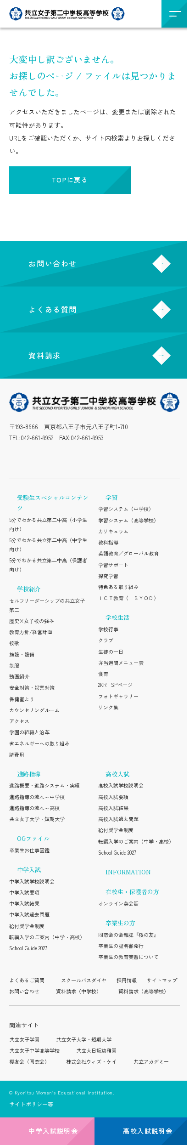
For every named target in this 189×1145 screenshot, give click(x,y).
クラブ (105, 640)
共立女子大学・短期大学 (37, 818)
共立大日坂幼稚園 (96, 1050)
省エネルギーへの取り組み (39, 743)
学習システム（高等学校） (128, 520)
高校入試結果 (113, 807)
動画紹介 (19, 676)
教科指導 (108, 542)
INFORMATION (128, 871)
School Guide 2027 (28, 948)
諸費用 (16, 754)
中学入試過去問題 (29, 914)
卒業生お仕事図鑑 (29, 850)
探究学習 (108, 575)
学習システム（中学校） (126, 508)
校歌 (14, 642)
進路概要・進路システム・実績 (44, 785)
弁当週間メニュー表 (121, 662)
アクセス (19, 721)
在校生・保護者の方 (132, 891)
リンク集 (108, 707)
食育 (103, 673)
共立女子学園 (24, 1039)
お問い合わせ (52, 263)
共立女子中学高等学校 (34, 1050)
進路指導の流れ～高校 (34, 807)
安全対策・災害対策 (32, 687)
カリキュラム (113, 531)
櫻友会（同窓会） (29, 1061)
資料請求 (44, 355)
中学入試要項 (24, 892)
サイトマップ (162, 980)
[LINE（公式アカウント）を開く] (34, 458)
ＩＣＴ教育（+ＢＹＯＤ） (128, 597)
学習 (111, 497)
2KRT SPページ (115, 684)
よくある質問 (52, 309)
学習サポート (113, 564)
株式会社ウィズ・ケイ (91, 1061)
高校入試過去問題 (118, 818)
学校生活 (117, 617)
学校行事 (108, 629)
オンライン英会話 (118, 903)
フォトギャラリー (118, 696)
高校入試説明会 (147, 1130)
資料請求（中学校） (78, 991)
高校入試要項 (113, 796)
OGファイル (33, 838)
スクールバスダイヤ (83, 980)
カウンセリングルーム (34, 710)
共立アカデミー (151, 1061)
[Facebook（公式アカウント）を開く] (94, 458)
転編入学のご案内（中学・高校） (47, 937)
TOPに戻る (70, 179)
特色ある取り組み (118, 586)
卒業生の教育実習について (128, 956)
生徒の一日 (110, 651)
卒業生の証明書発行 (121, 945)
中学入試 (29, 869)
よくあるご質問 (26, 980)
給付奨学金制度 (26, 926)
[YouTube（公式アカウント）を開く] (74, 458)
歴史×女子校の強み (31, 620)
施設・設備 (21, 654)
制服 (14, 665)
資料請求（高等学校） (143, 991)
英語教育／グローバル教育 (128, 553)
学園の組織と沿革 (29, 732)
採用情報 (127, 980)
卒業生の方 (120, 922)
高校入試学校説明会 (121, 785)
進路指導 (29, 774)
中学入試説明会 (53, 1130)
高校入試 (117, 774)
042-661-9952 (37, 437)
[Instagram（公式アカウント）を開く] (15, 458)
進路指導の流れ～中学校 (37, 796)
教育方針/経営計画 (30, 631)
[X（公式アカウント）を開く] (54, 458)
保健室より (21, 699)
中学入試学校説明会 (32, 881)
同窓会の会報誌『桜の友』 (128, 934)
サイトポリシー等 (31, 1104)
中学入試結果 (24, 903)
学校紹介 (29, 588)
